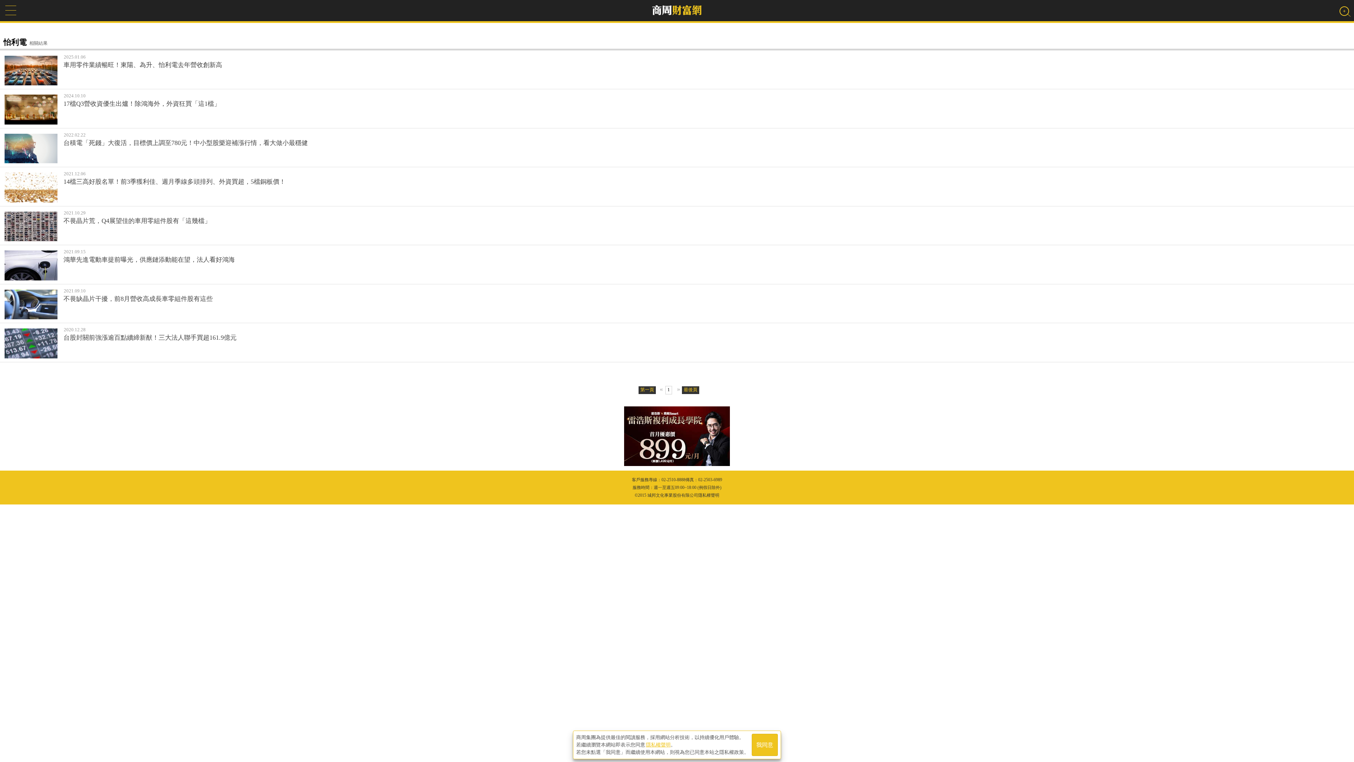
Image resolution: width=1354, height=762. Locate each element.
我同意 (764, 745)
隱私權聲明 (658, 745)
